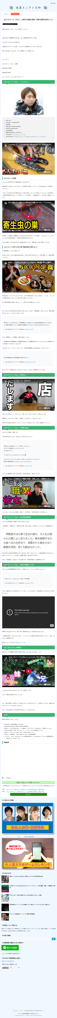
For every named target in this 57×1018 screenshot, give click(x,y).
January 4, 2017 (29, 329)
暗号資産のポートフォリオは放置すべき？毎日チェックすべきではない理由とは (30, 904)
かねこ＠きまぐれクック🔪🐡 (18, 134)
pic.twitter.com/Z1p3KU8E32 (24, 461)
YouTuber (8, 777)
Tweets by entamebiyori (7, 961)
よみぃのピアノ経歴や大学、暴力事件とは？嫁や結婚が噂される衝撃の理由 (25, 789)
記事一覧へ (28, 794)
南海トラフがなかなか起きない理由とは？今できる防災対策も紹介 (26, 876)
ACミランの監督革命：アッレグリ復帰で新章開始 (22, 914)
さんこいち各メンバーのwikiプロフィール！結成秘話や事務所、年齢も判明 (25, 791)
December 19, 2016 (30, 362)
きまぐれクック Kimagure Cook (25, 136)
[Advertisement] (28, 761)
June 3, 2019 (29, 465)
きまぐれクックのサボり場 (39, 136)
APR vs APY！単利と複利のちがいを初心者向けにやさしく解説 (26, 895)
